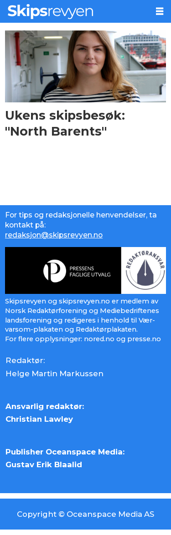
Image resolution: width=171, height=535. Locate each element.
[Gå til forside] (74, 11)
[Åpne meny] (159, 11)
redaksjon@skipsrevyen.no (54, 235)
